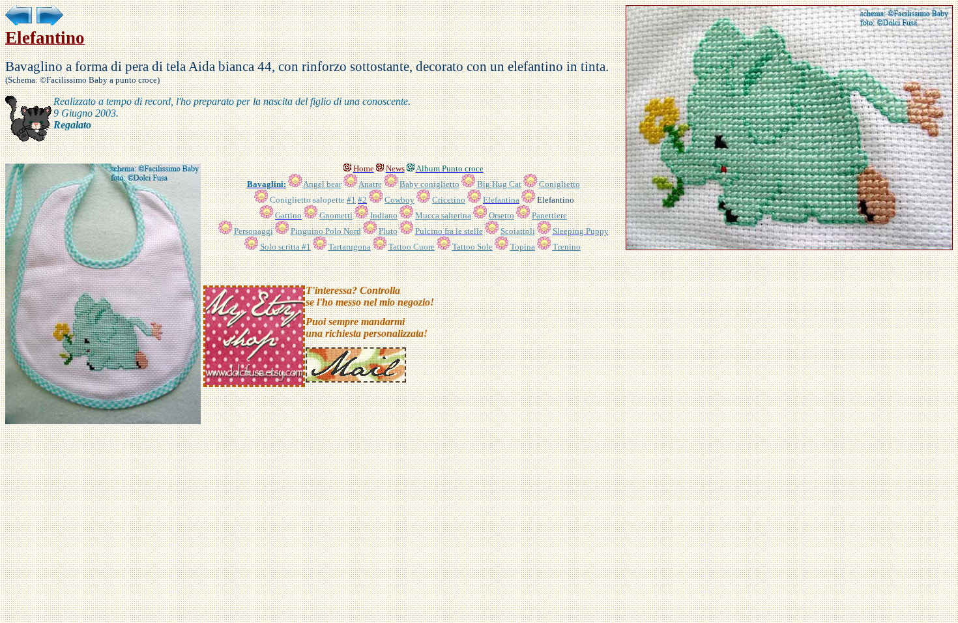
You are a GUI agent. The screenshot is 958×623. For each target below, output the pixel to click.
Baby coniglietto (429, 184)
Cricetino (448, 200)
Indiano (384, 215)
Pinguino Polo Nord (326, 231)
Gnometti (336, 215)
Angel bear (322, 184)
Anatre (370, 184)
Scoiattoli (518, 231)
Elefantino (555, 200)
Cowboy (399, 200)
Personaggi (253, 231)
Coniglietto (559, 184)
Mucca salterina (443, 215)
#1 (351, 200)
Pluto (388, 231)
